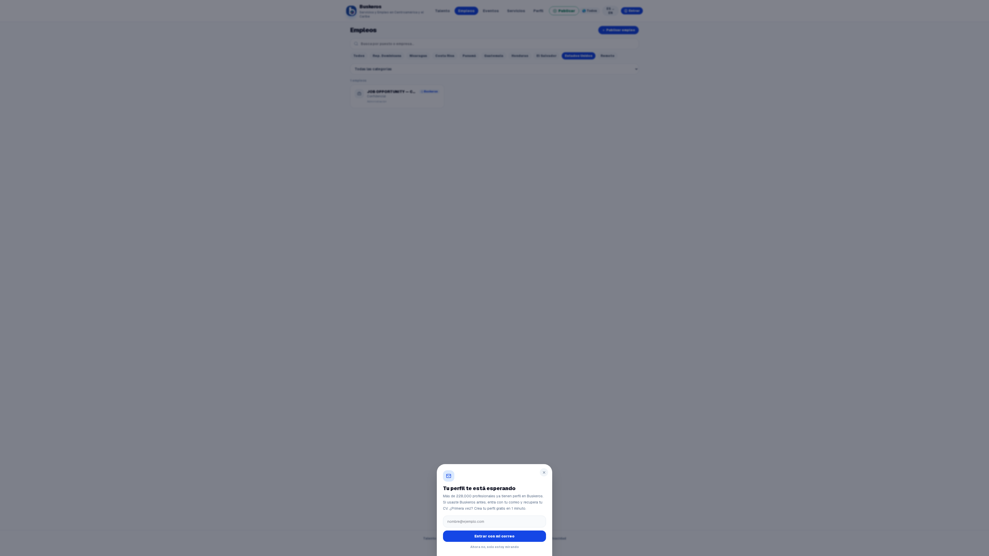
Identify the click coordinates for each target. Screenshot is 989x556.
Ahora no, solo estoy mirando (494, 547)
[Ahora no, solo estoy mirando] (494, 278)
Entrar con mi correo (494, 536)
